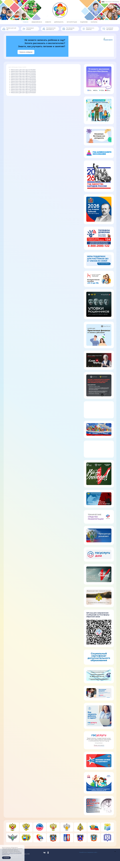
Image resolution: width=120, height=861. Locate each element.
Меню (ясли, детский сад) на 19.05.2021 (23, 79)
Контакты (94, 22)
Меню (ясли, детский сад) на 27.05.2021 (23, 89)
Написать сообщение (26, 52)
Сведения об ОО (37, 22)
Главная (25, 22)
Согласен (6, 857)
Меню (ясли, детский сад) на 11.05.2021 (23, 70)
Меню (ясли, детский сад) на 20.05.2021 (23, 81)
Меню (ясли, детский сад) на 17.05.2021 (23, 76)
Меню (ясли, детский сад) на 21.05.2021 (23, 83)
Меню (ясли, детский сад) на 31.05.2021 (23, 92)
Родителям (84, 22)
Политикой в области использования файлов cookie (11, 854)
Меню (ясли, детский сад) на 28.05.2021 (23, 91)
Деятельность (58, 22)
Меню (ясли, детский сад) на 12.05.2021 (23, 71)
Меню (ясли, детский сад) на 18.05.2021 (23, 78)
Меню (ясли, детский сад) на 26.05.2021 (23, 87)
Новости (48, 22)
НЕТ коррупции (72, 22)
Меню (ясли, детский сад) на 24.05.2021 (23, 84)
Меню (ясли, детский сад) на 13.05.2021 (23, 73)
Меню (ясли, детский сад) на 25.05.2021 (23, 86)
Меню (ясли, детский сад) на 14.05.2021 (23, 74)
